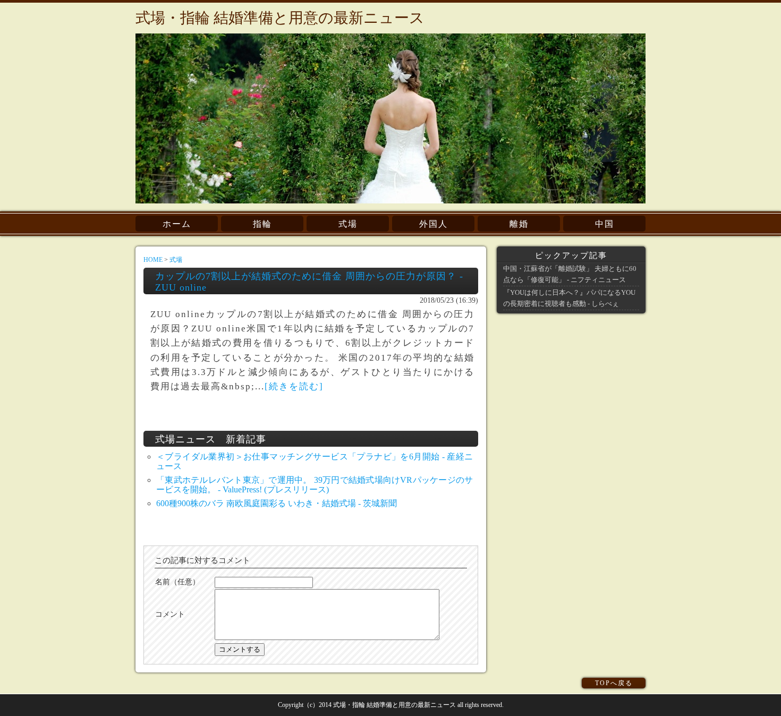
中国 (604, 223)
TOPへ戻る (614, 683)
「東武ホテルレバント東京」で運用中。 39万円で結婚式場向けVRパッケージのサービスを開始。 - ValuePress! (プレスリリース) (314, 484)
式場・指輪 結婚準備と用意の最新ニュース (280, 18)
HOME (153, 259)
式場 (348, 223)
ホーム (177, 223)
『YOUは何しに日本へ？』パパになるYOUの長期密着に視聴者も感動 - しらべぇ (569, 297)
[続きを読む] (294, 386)
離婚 (519, 223)
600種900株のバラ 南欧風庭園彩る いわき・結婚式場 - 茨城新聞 (276, 503)
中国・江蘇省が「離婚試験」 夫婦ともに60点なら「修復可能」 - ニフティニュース (569, 274)
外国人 (433, 223)
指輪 (262, 223)
